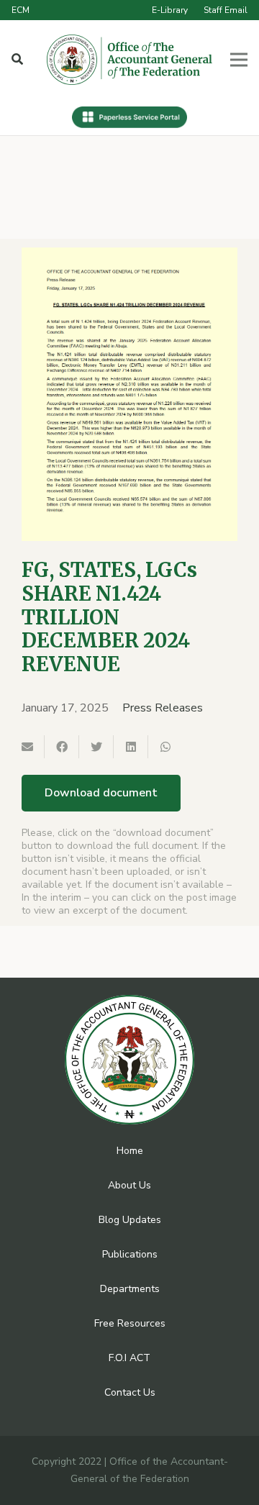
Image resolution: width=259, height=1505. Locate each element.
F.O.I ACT (129, 1358)
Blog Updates (130, 1220)
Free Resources (129, 1323)
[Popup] (17, 59)
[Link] (130, 60)
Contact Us (129, 1392)
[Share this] (62, 746)
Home (130, 1151)
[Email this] (27, 746)
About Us (129, 1185)
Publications (130, 1254)
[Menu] (239, 60)
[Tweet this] (96, 746)
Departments (130, 1289)
